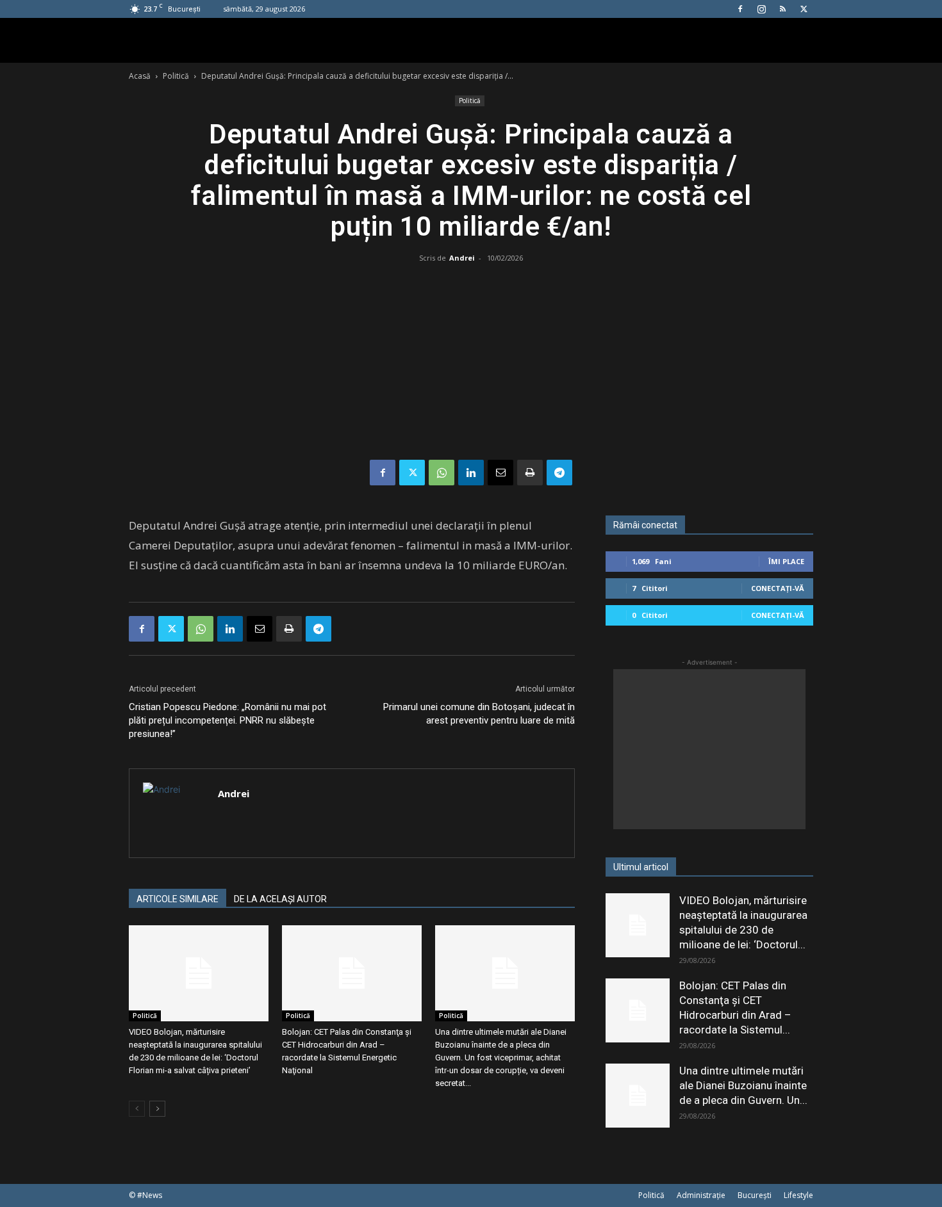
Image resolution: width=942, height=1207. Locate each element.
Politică (176, 75)
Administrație (701, 1195)
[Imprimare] (530, 472)
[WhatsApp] (441, 472)
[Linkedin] (471, 472)
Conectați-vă (777, 588)
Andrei (462, 258)
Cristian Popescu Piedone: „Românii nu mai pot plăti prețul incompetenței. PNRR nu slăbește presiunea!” (227, 720)
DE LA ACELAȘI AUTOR (280, 899)
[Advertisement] (471, 363)
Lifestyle (798, 1195)
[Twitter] (803, 9)
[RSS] (782, 9)
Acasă (140, 75)
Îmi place (786, 561)
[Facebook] (740, 9)
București (755, 1195)
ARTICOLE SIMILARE (177, 899)
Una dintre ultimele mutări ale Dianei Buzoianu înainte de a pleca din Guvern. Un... (743, 1085)
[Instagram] (761, 9)
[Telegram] (559, 472)
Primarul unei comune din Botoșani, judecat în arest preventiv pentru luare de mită (479, 713)
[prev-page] (137, 1109)
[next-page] (157, 1109)
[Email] (500, 472)
